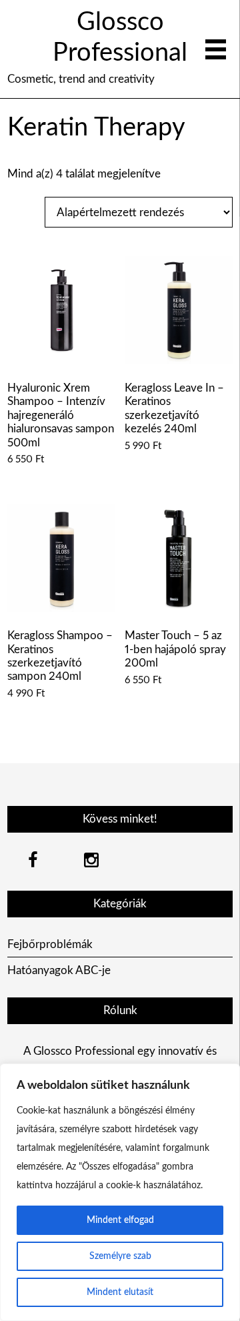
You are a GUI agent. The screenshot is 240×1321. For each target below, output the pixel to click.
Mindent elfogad (120, 1220)
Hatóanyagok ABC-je (59, 970)
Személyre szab (120, 1256)
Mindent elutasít (120, 1292)
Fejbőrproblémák (50, 944)
